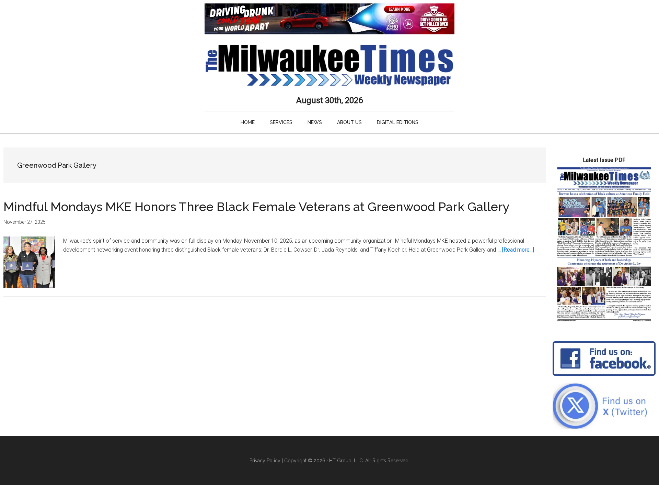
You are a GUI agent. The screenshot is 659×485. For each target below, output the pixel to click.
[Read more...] (518, 249)
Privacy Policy (265, 460)
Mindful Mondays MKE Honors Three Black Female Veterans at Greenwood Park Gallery (256, 206)
